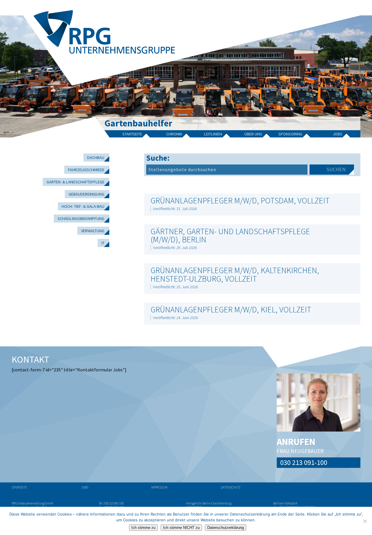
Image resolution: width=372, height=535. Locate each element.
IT (102, 243)
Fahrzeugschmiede (86, 169)
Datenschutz (231, 487)
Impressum (159, 487)
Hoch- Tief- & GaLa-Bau (83, 206)
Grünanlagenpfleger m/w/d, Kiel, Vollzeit (231, 309)
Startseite (132, 134)
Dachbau (95, 157)
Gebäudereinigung (86, 194)
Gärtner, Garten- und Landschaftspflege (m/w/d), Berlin (230, 235)
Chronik (174, 134)
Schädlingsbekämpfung (81, 218)
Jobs (337, 134)
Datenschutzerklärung (225, 527)
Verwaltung (92, 230)
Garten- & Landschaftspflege (75, 182)
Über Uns (253, 134)
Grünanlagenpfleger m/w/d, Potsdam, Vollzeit (240, 200)
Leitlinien (213, 134)
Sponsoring (290, 134)
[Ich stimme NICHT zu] (365, 521)
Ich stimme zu (143, 527)
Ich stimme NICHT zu (181, 527)
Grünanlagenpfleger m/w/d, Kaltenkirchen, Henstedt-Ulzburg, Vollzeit (235, 274)
